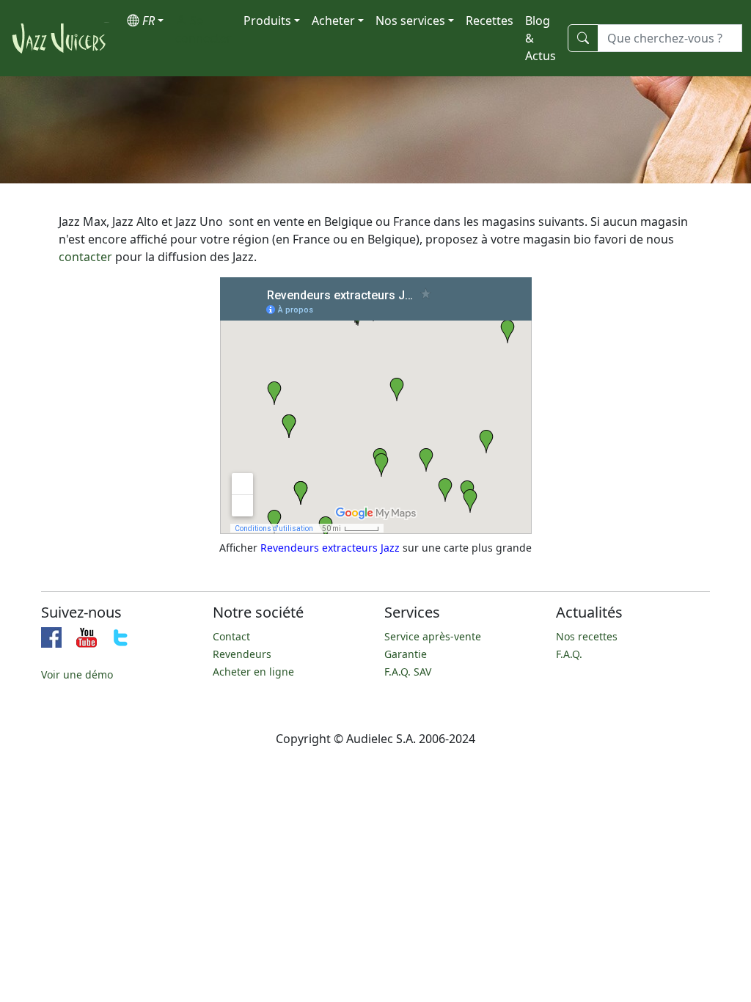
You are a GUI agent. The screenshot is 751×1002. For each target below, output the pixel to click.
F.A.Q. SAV (407, 672)
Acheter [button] (333, 20)
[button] (145, 20)
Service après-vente (432, 636)
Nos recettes (587, 636)
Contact (231, 636)
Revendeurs (242, 654)
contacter (85, 257)
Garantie (405, 654)
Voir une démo (77, 674)
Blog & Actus (540, 38)
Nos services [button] (410, 20)
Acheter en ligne (253, 672)
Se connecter (203, 29)
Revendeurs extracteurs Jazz (330, 548)
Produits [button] (267, 20)
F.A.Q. (569, 654)
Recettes (489, 20)
